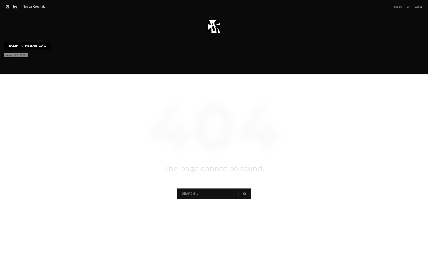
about (418, 6)
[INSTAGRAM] (7, 6)
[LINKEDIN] (15, 6)
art (408, 6)
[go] (244, 194)
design (398, 6)
